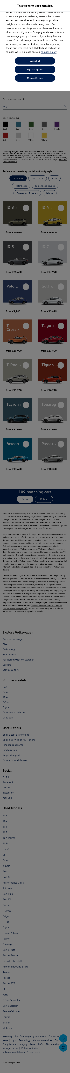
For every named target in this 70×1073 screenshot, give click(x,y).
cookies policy (48, 51)
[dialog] (35, 536)
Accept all (35, 61)
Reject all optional (35, 69)
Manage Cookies (35, 78)
